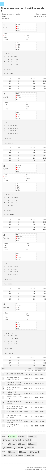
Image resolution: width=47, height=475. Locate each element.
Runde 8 (23, 444)
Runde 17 (19, 455)
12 (4, 383)
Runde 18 (30, 455)
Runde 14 (24, 452)
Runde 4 (8, 440)
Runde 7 (13, 444)
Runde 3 (33, 436)
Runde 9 (33, 444)
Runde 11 (19, 448)
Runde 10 (8, 448)
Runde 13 (13, 452)
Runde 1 (13, 436)
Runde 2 (23, 436)
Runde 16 (8, 455)
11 (4, 425)
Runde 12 (30, 448)
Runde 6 (27, 440)
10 (4, 412)
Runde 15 (35, 452)
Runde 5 (17, 440)
